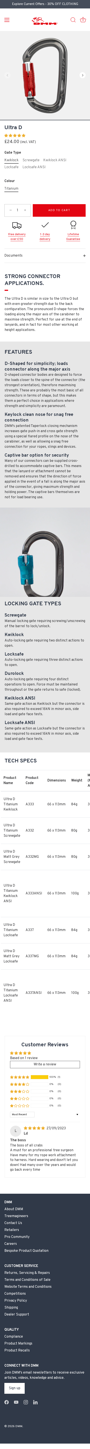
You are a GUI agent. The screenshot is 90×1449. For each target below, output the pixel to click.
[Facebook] (6, 1402)
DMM (18, 1426)
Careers (10, 1244)
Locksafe (11, 167)
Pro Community (16, 1237)
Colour (9, 181)
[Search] (73, 20)
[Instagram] (26, 1402)
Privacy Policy (15, 1301)
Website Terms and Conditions (28, 1287)
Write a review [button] (45, 1064)
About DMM (13, 1209)
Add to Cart (59, 210)
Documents (13, 256)
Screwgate (31, 160)
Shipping (11, 1308)
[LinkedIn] (35, 1402)
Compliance (13, 1337)
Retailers (11, 1230)
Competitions (15, 1294)
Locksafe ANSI (34, 167)
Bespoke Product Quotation (26, 1251)
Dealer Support (16, 1314)
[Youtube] (16, 1402)
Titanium (11, 189)
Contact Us (13, 1223)
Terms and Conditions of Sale (27, 1280)
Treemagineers (16, 1216)
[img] (35, 1128)
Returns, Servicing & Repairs (27, 1273)
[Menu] (7, 20)
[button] (7, 75)
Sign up (14, 1388)
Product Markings (18, 1344)
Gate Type (12, 153)
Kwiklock (11, 160)
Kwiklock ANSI (54, 160)
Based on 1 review (24, 1058)
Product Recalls (17, 1350)
